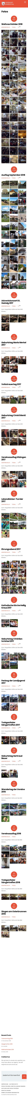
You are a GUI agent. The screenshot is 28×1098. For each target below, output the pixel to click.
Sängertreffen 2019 (6, 1044)
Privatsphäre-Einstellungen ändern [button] (13, 1086)
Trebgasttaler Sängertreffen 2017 (10, 723)
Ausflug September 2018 (13, 175)
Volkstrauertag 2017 (11, 384)
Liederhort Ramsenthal (8, 1094)
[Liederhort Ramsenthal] (7, 4)
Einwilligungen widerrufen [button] (10, 1092)
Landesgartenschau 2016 (13, 949)
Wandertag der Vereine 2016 (13, 790)
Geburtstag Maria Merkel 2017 (13, 343)
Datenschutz (13, 1084)
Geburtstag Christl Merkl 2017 (13, 416)
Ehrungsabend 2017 (11, 549)
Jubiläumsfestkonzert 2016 (12, 986)
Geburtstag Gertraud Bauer (11, 757)
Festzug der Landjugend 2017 (13, 681)
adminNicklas (5, 27)
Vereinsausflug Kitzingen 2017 (13, 458)
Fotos (13, 27)
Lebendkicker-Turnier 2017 (12, 500)
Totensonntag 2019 (7, 1038)
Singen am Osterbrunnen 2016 (13, 912)
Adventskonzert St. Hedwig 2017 (10, 301)
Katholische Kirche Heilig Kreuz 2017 (13, 606)
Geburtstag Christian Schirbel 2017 (11, 640)
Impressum (4, 1084)
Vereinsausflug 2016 (11, 833)
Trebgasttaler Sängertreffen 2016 (10, 881)
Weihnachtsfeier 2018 (11, 24)
